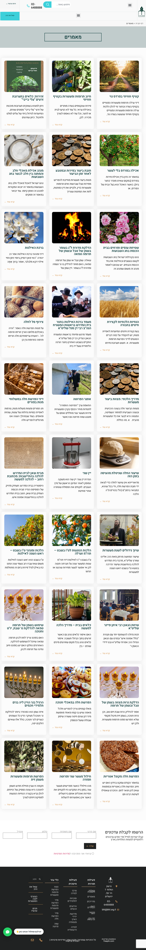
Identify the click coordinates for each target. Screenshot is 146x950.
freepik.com (109, 941)
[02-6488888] (28, 5)
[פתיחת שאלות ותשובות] (7, 931)
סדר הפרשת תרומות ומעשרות (54, 904)
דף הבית (139, 23)
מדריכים (91, 901)
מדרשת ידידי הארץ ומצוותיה (73, 918)
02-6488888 (36, 6)
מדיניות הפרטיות (62, 853)
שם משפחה (66, 831)
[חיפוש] (47, 4)
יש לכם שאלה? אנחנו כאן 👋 (28, 931)
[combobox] (61, 4)
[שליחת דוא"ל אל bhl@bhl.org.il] (32, 940)
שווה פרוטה (55, 925)
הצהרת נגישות (72, 941)
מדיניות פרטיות (58, 940)
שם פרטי (91, 831)
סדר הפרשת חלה (54, 915)
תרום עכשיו (34, 909)
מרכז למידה (74, 892)
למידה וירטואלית (72, 928)
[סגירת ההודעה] (14, 928)
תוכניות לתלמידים (72, 900)
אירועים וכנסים (73, 908)
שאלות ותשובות (91, 891)
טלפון (44, 831)
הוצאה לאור (92, 913)
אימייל (20, 831)
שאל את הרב (33, 888)
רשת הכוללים (91, 907)
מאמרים (91, 896)
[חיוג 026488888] (40, 940)
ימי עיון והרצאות (91, 919)
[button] (130, 5)
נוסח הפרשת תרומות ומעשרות (54, 891)
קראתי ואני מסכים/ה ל (73, 853)
